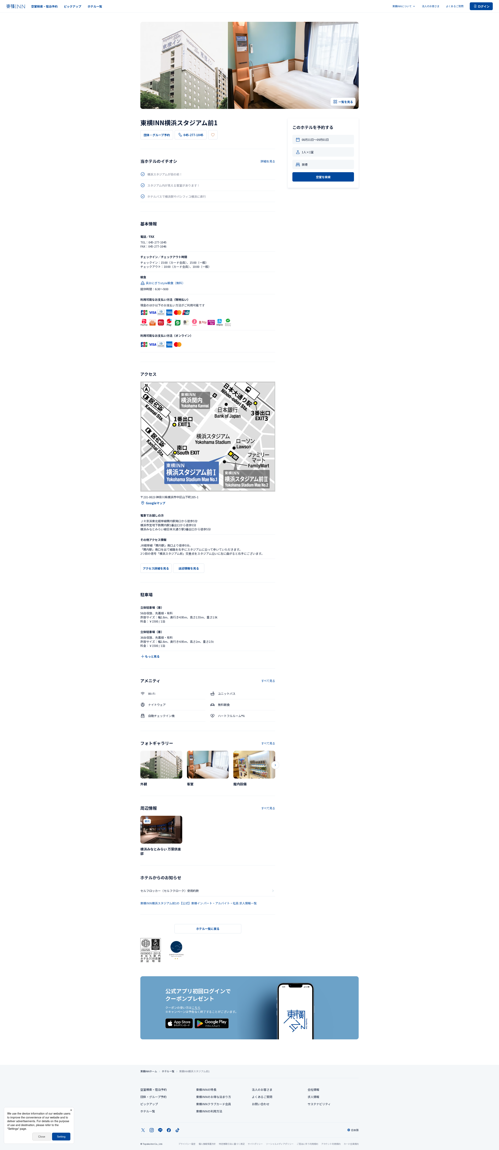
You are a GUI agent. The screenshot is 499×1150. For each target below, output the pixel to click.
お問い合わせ (260, 1104)
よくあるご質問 (455, 6)
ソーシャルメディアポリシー (280, 1143)
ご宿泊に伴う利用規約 (307, 1143)
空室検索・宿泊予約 (44, 6)
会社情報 (313, 1089)
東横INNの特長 (206, 1089)
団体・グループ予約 (157, 135)
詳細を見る (268, 161)
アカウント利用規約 (331, 1143)
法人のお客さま (431, 6)
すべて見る (268, 681)
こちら (196, 1007)
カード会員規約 (351, 1143)
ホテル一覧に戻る (207, 929)
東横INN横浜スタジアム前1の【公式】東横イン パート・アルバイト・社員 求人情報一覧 (198, 903)
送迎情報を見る (189, 568)
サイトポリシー (255, 1143)
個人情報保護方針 (207, 1143)
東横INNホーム (148, 1071)
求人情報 (313, 1097)
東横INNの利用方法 (209, 1111)
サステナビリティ (319, 1104)
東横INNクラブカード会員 (213, 1104)
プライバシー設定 (187, 1143)
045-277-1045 (193, 135)
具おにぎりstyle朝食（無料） (165, 283)
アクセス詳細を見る (156, 568)
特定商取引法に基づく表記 (232, 1143)
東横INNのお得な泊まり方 (213, 1097)
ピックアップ (72, 6)
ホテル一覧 (95, 6)
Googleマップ (155, 503)
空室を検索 (323, 177)
